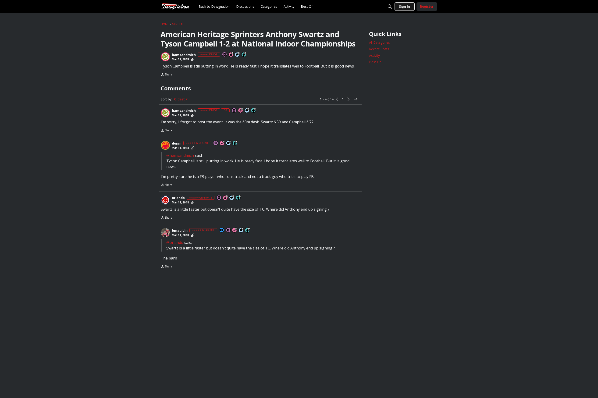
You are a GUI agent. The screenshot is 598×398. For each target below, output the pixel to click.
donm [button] (177, 143)
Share (166, 74)
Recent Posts (379, 49)
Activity (374, 55)
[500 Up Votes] (244, 55)
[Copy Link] (193, 59)
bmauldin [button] (180, 230)
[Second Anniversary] (222, 143)
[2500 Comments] (241, 230)
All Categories (379, 42)
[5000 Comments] (228, 143)
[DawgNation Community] (175, 6)
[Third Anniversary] (225, 198)
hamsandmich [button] (184, 55)
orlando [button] (178, 198)
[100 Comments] (237, 55)
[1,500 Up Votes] (238, 198)
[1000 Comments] (232, 198)
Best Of (375, 62)
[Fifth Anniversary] (235, 230)
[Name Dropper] (225, 55)
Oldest (180, 99)
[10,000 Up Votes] (235, 143)
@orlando (174, 242)
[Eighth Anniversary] (231, 55)
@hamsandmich (180, 155)
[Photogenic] (222, 230)
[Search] (390, 6)
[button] (165, 56)
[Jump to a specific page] (356, 99)
